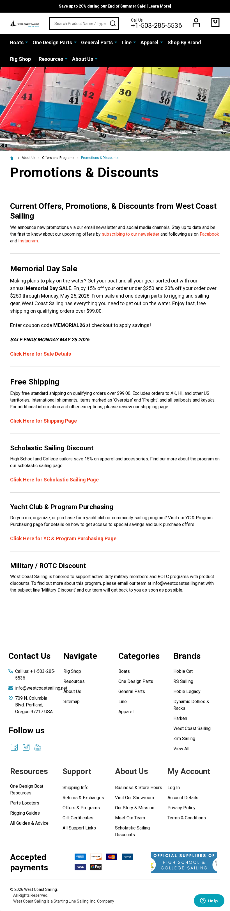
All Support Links (79, 828)
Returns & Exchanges (83, 797)
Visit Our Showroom (134, 797)
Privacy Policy (181, 807)
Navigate (80, 656)
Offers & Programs (81, 807)
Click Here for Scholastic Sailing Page (54, 480)
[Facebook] (14, 747)
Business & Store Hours (138, 787)
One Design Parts (52, 42)
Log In (173, 787)
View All (181, 748)
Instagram (28, 241)
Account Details (182, 797)
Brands (187, 656)
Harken (180, 718)
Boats (17, 42)
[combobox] (84, 23)
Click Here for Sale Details (40, 354)
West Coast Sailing (192, 728)
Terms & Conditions (186, 817)
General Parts (97, 42)
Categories (139, 656)
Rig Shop (20, 59)
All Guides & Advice (29, 823)
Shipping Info (76, 787)
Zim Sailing (184, 738)
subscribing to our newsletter (130, 234)
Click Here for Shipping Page (43, 421)
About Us (82, 59)
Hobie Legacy (187, 691)
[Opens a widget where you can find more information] (209, 901)
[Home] (12, 158)
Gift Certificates (78, 817)
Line (127, 42)
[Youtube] (38, 747)
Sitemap (71, 701)
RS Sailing (183, 681)
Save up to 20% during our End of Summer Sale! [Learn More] (115, 6)
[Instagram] (26, 747)
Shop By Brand (184, 42)
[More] (26, 42)
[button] (184, 862)
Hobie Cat (183, 671)
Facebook (209, 234)
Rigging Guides (25, 813)
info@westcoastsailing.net (41, 688)
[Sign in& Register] (196, 22)
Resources (51, 59)
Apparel (149, 42)
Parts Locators (24, 803)
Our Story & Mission (134, 807)
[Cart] (215, 22)
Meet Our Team (130, 817)
